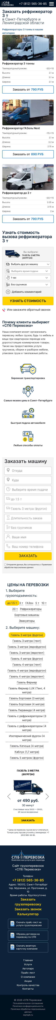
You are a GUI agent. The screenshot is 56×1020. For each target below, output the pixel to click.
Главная (28, 960)
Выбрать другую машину (24, 264)
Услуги (28, 964)
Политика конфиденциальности (28, 1006)
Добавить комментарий (26, 291)
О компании (28, 976)
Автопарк (28, 968)
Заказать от (28, 89)
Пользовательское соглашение (28, 1003)
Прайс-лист (28, 972)
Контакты (28, 988)
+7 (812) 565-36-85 (33, 3)
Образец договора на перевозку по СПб (28, 935)
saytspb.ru (28, 1015)
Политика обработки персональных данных (28, 1010)
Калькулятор (28, 914)
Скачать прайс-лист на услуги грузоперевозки (29, 924)
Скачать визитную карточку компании (26, 947)
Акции (28, 980)
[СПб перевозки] (7, 2)
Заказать (28, 556)
